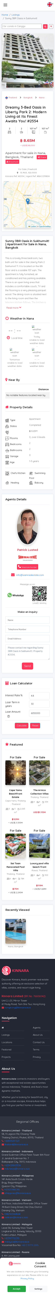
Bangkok (28, 97)
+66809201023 (11, 1140)
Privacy (37, 1056)
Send (27, 666)
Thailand (13, 97)
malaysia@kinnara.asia (17, 1241)
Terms (36, 1049)
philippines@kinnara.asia (18, 1193)
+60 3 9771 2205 (30, 1245)
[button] (28, 201)
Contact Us (39, 1042)
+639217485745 (12, 1189)
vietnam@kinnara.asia (16, 1217)
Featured (6, 1049)
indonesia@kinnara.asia (17, 1168)
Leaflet (33, 226)
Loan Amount (12, 711)
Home (5, 14)
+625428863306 (12, 1165)
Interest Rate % (13, 695)
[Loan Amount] (8, 716)
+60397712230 (11, 1238)
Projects (6, 1056)
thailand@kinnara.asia (16, 1144)
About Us (38, 1034)
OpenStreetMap (45, 226)
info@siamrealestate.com (30, 575)
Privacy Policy (27, 1278)
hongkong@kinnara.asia (18, 1007)
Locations (7, 1042)
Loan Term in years (12, 704)
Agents (36, 1027)
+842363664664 (12, 1213)
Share (43, 157)
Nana (41, 97)
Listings (16, 14)
